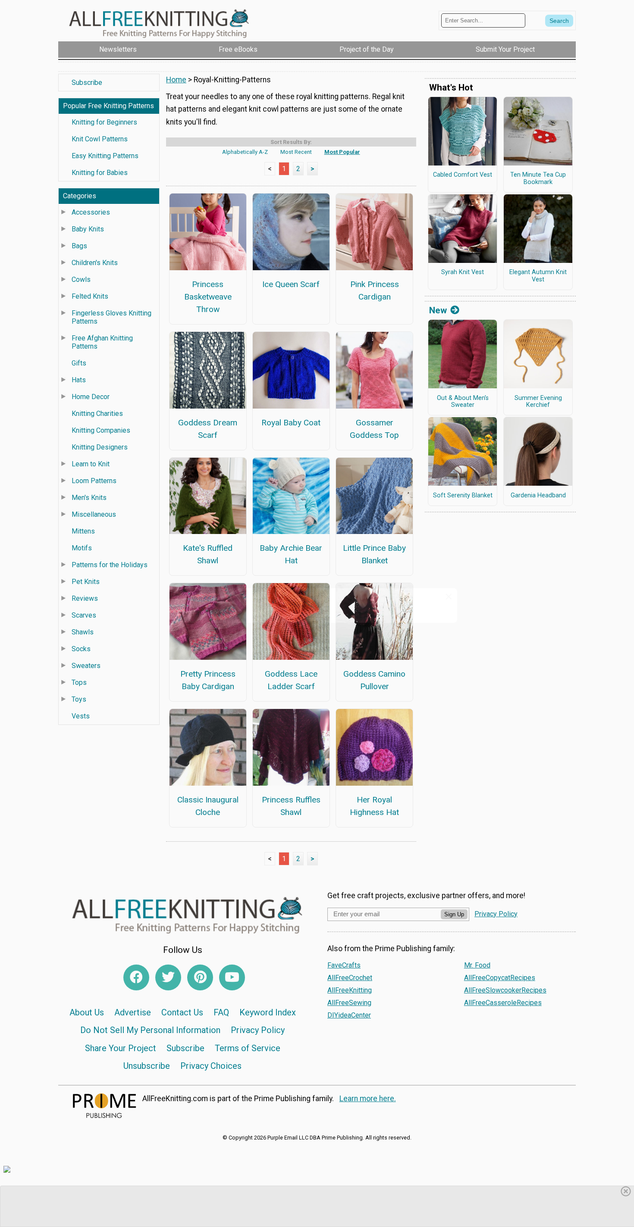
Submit (317, 669)
